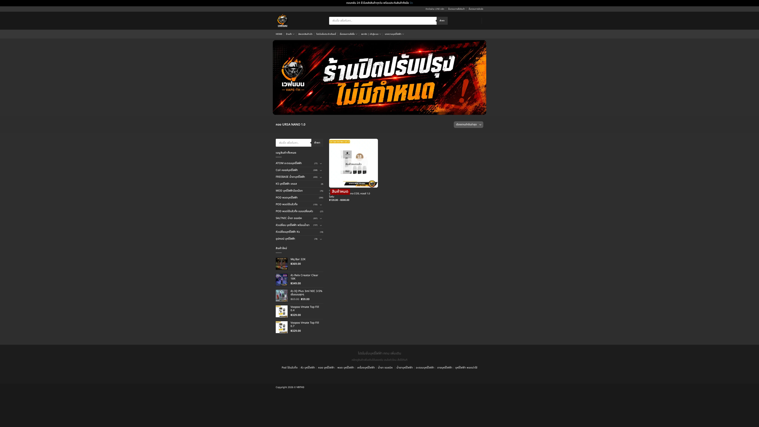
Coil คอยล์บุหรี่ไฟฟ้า (287, 170)
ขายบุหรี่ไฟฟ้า (444, 368)
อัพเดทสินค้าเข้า (305, 34)
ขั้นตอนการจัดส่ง (476, 9)
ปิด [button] (411, 3)
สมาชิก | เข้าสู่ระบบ (370, 34)
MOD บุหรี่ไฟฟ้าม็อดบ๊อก (289, 191)
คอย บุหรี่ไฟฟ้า (326, 368)
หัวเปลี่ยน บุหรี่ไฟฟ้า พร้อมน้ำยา (293, 225)
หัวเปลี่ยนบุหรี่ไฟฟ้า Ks (288, 232)
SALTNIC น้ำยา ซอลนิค (289, 218)
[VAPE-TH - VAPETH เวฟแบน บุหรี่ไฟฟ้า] (283, 21)
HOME (279, 34)
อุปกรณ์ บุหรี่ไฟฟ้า (285, 239)
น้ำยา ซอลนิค (385, 368)
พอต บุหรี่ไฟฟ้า (345, 368)
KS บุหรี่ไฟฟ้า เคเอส (286, 184)
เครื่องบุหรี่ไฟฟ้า (366, 368)
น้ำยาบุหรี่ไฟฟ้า (404, 368)
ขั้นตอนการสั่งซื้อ (347, 34)
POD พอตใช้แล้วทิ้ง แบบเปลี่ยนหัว (294, 211)
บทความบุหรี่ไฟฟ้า (393, 34)
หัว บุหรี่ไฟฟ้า (308, 368)
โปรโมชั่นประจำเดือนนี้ (326, 34)
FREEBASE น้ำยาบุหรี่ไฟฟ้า (290, 177)
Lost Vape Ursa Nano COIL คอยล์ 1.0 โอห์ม (349, 195)
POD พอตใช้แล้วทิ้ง (286, 204)
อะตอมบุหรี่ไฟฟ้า (425, 368)
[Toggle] (320, 163)
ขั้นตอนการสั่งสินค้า (456, 9)
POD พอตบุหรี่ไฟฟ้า (287, 198)
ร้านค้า (289, 34)
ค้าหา (442, 20)
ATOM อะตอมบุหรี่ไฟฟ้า (289, 163)
